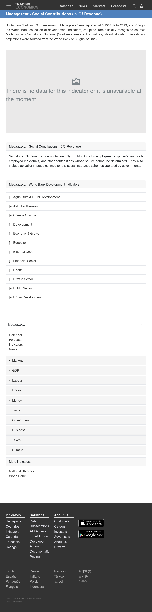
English (11, 571)
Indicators (16, 344)
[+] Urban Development (25, 297)
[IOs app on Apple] (91, 523)
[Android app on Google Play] (91, 534)
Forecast (15, 339)
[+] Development (20, 224)
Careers (60, 526)
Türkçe (59, 576)
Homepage (13, 521)
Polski (34, 581)
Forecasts (13, 541)
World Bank (62, 39)
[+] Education (18, 242)
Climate (17, 450)
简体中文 (84, 571)
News (13, 349)
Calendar (15, 335)
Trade (15, 410)
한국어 (83, 581)
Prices (16, 390)
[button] (141, 6)
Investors (60, 531)
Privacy (59, 547)
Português (13, 581)
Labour (16, 380)
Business (18, 430)
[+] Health (16, 270)
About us (60, 541)
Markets (17, 360)
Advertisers (62, 536)
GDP (15, 370)
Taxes (16, 440)
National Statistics (21, 471)
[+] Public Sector (20, 288)
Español (11, 576)
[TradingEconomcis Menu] (10, 5)
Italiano (35, 576)
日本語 (83, 576)
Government (20, 420)
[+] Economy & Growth (24, 233)
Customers (61, 521)
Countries (12, 526)
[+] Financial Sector (22, 260)
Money (16, 400)
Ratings (11, 547)
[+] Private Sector (21, 279)
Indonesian (38, 586)
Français (12, 586)
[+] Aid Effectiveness (23, 206)
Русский (60, 571)
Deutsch (36, 571)
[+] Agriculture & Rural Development (34, 197)
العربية (58, 581)
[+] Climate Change (22, 215)
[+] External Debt (20, 251)
